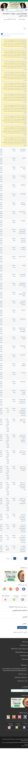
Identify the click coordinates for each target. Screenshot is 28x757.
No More (23, 310)
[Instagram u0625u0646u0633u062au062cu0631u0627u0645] (18, 1)
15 (7, 35)
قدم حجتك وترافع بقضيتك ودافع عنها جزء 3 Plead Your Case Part (22, 518)
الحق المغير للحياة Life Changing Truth (17, 4)
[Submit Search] (7, 9)
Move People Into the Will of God (22, 285)
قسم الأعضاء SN (24, 655)
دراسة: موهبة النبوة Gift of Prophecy (22, 468)
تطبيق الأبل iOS (24, 595)
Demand (23, 372)
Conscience (22, 319)
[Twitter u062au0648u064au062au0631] (20, 1)
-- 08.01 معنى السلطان (7, 547)
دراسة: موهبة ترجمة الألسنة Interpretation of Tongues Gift (22, 486)
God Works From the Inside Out (22, 240)
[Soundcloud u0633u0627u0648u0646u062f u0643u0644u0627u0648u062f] (22, 1)
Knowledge (22, 194)
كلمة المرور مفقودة (17, 632)
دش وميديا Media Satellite (21, 652)
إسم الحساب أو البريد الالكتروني (20, 610)
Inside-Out (23, 381)
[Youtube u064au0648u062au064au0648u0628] (24, 1)
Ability (23, 158)
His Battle (23, 220)
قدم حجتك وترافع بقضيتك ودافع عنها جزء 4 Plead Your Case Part (22, 412)
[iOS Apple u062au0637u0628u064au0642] (10, 1)
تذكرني (24, 623)
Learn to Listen (22, 256)
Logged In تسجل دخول (21, 43)
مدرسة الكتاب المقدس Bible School (19, 648)
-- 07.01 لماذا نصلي (7, 410)
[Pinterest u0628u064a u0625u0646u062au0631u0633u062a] (14, 1)
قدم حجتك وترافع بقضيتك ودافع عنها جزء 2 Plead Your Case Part (22, 528)
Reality (23, 265)
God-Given (23, 354)
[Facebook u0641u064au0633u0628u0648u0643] (26, 1)
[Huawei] (8, 1)
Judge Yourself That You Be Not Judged (22, 329)
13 (2, 35)
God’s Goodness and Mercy (22, 294)
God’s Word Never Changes (22, 392)
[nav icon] (26, 9)
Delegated (23, 185)
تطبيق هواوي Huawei (5, 595)
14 (4, 35)
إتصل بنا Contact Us (22, 680)
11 (21, 34)
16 (9, 35)
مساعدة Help (25, 659)
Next (25, 28)
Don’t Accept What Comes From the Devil (22, 231)
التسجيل (25, 632)
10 (18, 34)
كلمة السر (24, 617)
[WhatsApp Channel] (16, 1)
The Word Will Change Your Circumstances (22, 401)
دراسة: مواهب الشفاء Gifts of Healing (22, 452)
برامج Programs (24, 645)
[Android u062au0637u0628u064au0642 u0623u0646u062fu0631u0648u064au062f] (12, 1)
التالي (7, 558)
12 (23, 34)
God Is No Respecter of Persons (22, 303)
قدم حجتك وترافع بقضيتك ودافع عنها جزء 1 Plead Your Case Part (22, 539)
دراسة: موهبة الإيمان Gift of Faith (22, 420)
